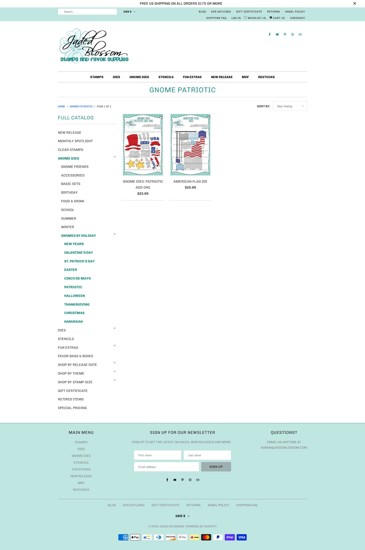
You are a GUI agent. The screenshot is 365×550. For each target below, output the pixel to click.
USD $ (128, 11)
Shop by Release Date (77, 365)
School (67, 210)
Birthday (69, 192)
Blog (202, 11)
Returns (273, 11)
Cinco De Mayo (77, 278)
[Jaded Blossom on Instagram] (292, 34)
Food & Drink (72, 201)
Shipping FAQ (216, 18)
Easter (70, 270)
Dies (116, 77)
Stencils (166, 77)
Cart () (278, 18)
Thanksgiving (77, 304)
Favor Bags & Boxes (75, 356)
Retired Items (71, 399)
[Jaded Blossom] (182, 47)
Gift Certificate (249, 11)
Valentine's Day (78, 253)
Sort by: (264, 106)
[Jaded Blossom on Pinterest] (285, 34)
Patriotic (73, 287)
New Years (74, 244)
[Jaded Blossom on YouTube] (277, 34)
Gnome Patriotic (182, 90)
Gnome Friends (75, 167)
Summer (68, 218)
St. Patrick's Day (79, 261)
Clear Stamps (70, 150)
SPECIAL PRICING (72, 408)
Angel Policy (295, 11)
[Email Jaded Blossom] (300, 34)
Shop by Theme (71, 373)
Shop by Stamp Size (75, 382)
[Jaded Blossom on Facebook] (269, 34)
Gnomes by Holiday (78, 236)
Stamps (97, 77)
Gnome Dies (139, 77)
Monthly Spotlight (75, 141)
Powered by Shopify (201, 526)
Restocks (266, 77)
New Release (222, 77)
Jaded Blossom (171, 526)
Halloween (74, 296)
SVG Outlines (221, 11)
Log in (236, 18)
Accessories (72, 175)
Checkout (297, 18)
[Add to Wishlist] (161, 117)
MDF (245, 77)
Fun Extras (192, 77)
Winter (67, 227)
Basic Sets (70, 184)
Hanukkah (73, 322)
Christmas (74, 313)
